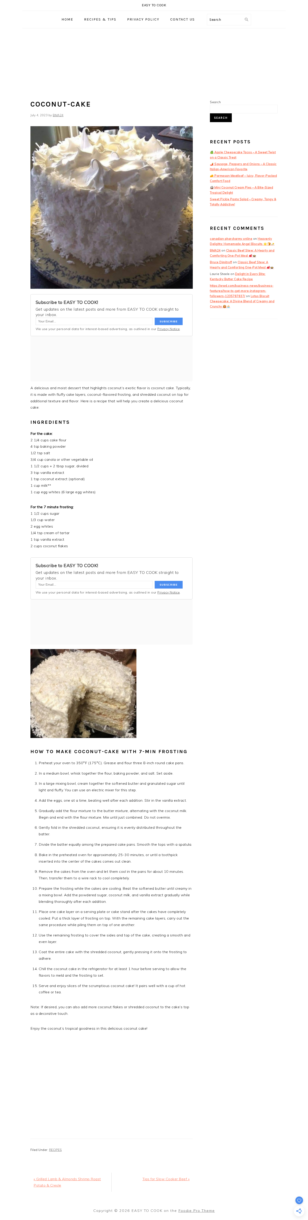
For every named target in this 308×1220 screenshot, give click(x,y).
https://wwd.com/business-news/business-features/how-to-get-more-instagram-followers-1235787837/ (242, 291)
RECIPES (55, 1150)
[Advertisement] (154, 62)
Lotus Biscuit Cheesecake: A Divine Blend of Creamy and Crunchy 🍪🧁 (242, 301)
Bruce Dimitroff (221, 262)
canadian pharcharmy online (231, 238)
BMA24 (215, 250)
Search (215, 102)
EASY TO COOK (154, 5)
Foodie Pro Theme (196, 1210)
